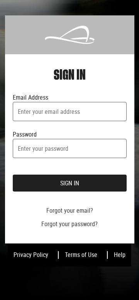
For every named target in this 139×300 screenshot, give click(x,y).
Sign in (69, 183)
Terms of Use (81, 254)
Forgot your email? (69, 210)
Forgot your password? (69, 223)
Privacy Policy (31, 254)
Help (119, 254)
